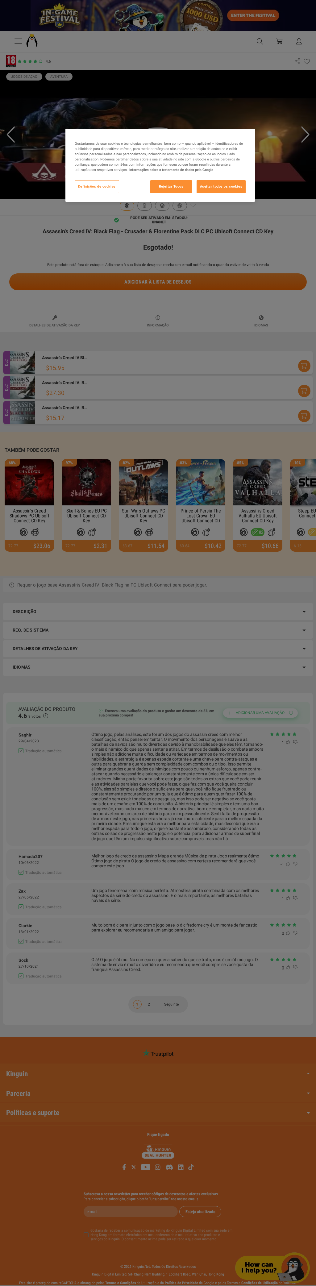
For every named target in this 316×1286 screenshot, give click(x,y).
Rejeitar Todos (171, 186)
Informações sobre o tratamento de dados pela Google (171, 170)
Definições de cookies (97, 186)
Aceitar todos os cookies (221, 186)
